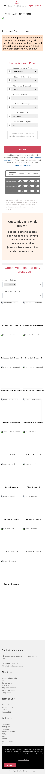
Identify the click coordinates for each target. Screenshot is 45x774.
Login (30, 6)
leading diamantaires (22, 165)
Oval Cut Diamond (33, 358)
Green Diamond (11, 519)
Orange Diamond (11, 584)
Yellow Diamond (33, 455)
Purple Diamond (33, 519)
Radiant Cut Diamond (33, 422)
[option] (12, 22)
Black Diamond (11, 487)
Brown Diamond (33, 552)
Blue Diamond (11, 552)
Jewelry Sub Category (11, 291)
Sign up (37, 6)
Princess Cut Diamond (11, 358)
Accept (10, 765)
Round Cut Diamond (11, 326)
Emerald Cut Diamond (33, 326)
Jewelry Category (10, 280)
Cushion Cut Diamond (11, 390)
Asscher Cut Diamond (11, 455)
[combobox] (22, 284)
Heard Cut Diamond (12, 422)
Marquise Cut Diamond (33, 390)
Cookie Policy (23, 760)
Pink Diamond (33, 487)
